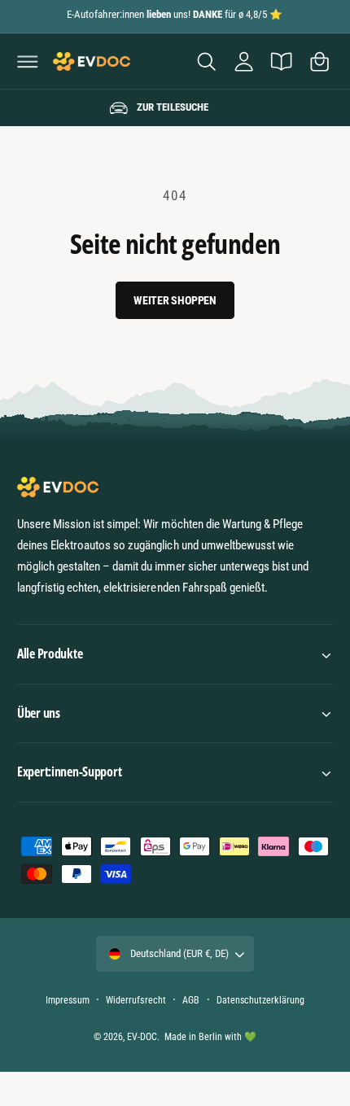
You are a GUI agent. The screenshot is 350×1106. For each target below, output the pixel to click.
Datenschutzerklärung (260, 1000)
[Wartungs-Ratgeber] (281, 61)
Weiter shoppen (175, 300)
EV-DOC (142, 1037)
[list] (175, 108)
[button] (27, 61)
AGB (190, 1000)
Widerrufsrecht (135, 1000)
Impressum (67, 1000)
